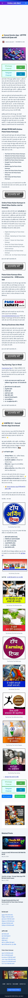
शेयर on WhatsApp (20, 796)
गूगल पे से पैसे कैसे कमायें (7, 953)
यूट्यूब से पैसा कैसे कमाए (7, 915)
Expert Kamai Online (14, 989)
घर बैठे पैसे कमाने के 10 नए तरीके (15, 577)
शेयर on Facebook (7, 796)
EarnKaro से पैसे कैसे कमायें (8, 957)
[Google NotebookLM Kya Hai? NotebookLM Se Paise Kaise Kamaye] (14, 890)
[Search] (25, 3)
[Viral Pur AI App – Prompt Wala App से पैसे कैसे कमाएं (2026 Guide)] (14, 867)
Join (21, 67)
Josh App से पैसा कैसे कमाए (9, 959)
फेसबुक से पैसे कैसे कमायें (7, 917)
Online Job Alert (14, 3)
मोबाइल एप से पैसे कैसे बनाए (8, 921)
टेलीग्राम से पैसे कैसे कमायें (8, 925)
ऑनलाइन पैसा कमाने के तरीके (12, 777)
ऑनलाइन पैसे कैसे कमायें (7, 923)
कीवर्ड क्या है (4, 940)
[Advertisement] (14, 19)
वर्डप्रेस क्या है (5, 938)
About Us (9, 984)
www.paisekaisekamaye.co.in (10, 316)
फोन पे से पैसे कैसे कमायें (7, 955)
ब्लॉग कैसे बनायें (5, 934)
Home (4, 984)
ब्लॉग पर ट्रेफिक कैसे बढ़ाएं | (8, 942)
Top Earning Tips (7, 368)
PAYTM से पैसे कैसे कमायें (8, 963)
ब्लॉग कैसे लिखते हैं (6, 936)
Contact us (22, 984)
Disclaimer (15, 984)
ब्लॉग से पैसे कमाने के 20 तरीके (9, 944)
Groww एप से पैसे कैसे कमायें (9, 961)
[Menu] (2, 3)
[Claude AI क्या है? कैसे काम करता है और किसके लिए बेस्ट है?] (14, 843)
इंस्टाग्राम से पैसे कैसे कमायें (8, 919)
